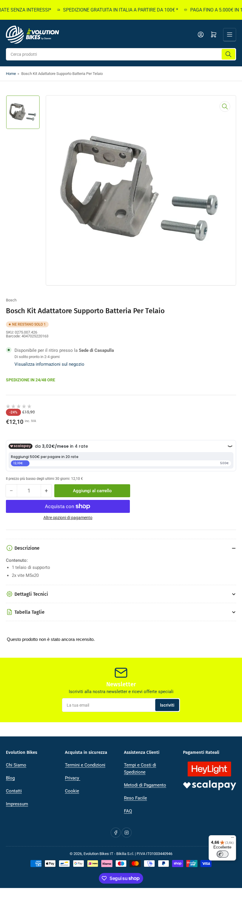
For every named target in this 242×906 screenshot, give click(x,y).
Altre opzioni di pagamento (67, 517)
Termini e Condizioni (85, 765)
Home (11, 73)
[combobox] (121, 54)
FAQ (128, 811)
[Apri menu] (229, 34)
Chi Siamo (16, 765)
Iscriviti (167, 705)
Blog (10, 778)
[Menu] (232, 838)
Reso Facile (135, 798)
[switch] (222, 854)
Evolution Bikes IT (98, 853)
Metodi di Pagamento (145, 785)
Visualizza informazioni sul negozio (49, 364)
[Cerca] (228, 54)
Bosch (11, 300)
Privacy (72, 778)
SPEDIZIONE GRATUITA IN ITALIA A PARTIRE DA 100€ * (113, 10)
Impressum (17, 804)
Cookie (72, 791)
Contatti (14, 791)
